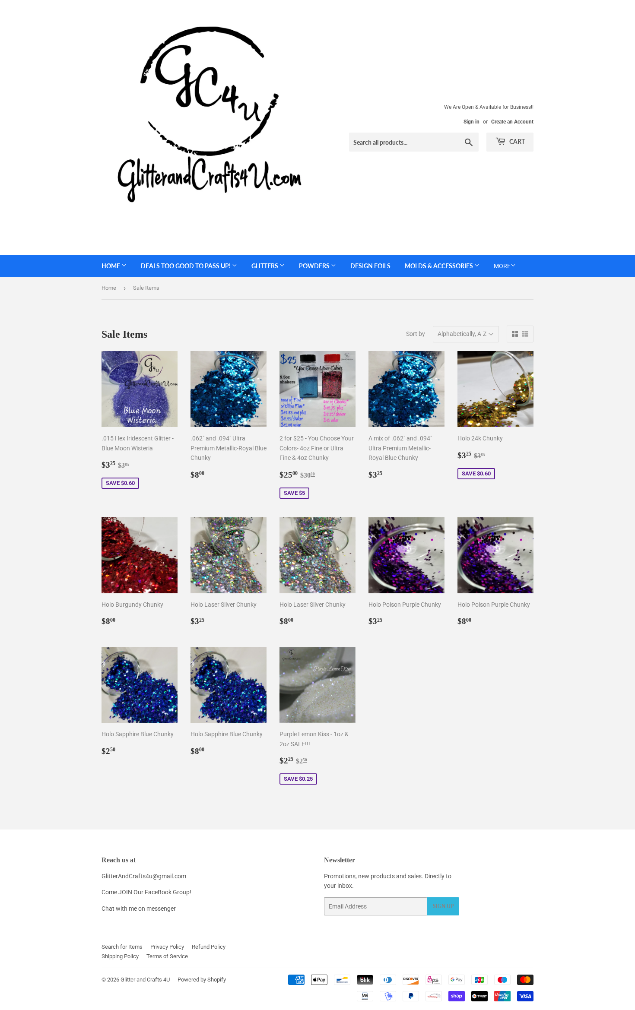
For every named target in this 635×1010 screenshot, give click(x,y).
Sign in (471, 122)
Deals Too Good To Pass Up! (186, 265)
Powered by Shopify (202, 979)
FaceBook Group (167, 892)
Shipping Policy (120, 956)
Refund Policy (208, 947)
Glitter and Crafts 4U (145, 979)
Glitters (265, 265)
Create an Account (512, 122)
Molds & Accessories (439, 265)
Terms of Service (167, 956)
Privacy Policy (167, 947)
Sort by (415, 333)
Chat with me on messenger (139, 908)
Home (111, 265)
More (502, 266)
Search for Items (122, 947)
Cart (516, 141)
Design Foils (370, 265)
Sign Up (443, 906)
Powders (315, 265)
